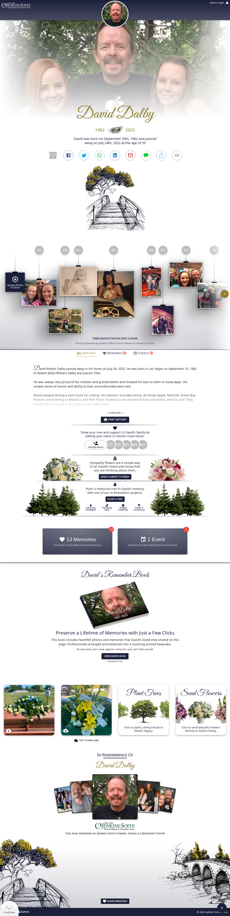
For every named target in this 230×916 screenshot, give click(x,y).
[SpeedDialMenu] (222, 908)
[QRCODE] (53, 155)
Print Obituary (117, 419)
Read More (115, 413)
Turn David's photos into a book (115, 338)
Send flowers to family (115, 476)
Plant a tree (115, 499)
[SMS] (146, 155)
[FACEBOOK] (68, 155)
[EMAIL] (130, 155)
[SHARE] (161, 155)
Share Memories (117, 901)
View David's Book (115, 656)
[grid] (115, 296)
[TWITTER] (84, 155)
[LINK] (177, 155)
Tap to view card (89, 740)
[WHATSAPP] (99, 155)
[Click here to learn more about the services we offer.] (115, 826)
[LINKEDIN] (115, 155)
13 (111, 529)
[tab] (86, 353)
